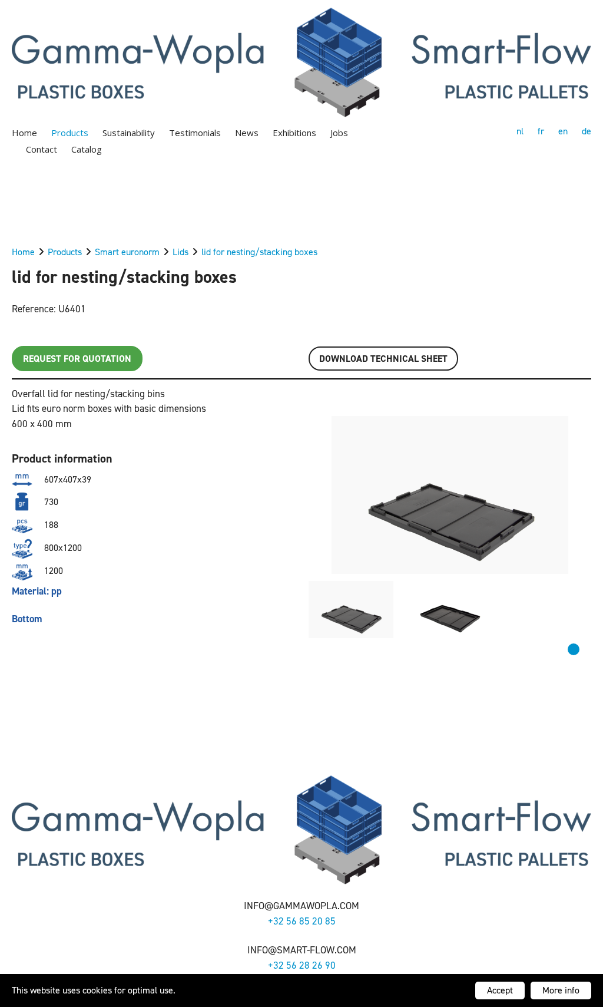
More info (560, 990)
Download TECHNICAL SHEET (383, 358)
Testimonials (195, 132)
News (247, 132)
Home (24, 132)
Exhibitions (294, 132)
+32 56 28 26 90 (302, 965)
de (586, 131)
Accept (500, 990)
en (563, 131)
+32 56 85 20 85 (302, 920)
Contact (41, 149)
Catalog (86, 149)
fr (541, 131)
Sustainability (128, 132)
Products (69, 132)
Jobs (339, 132)
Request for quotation (77, 358)
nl (520, 131)
